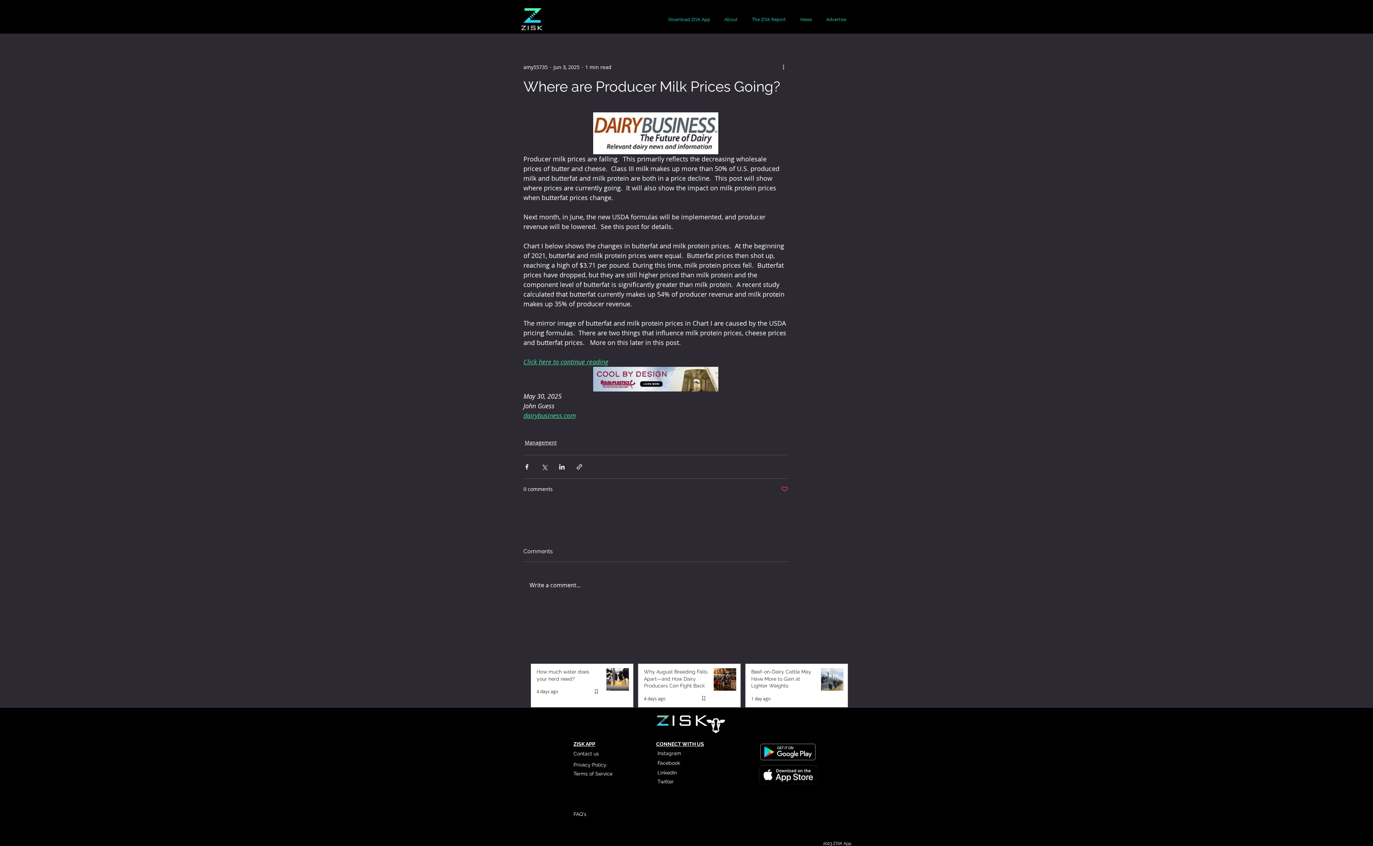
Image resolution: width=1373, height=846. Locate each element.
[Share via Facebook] (526, 466)
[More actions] (783, 67)
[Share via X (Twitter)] (544, 466)
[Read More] (787, 776)
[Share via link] (579, 466)
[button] (731, 19)
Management (541, 442)
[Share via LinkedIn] (561, 466)
